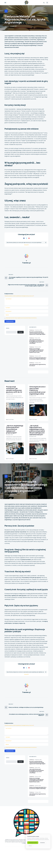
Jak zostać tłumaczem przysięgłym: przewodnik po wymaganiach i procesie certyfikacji (36, 341)
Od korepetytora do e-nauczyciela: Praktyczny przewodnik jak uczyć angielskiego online (37, 390)
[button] (5, 2)
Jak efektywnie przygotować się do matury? (37, 365)
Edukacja (10, 11)
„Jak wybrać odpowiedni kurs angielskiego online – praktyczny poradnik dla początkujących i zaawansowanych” (37, 430)
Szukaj (7, 328)
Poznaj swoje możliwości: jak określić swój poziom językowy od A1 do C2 (14, 389)
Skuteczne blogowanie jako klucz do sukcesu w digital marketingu (37, 358)
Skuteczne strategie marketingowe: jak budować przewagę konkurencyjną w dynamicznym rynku (36, 350)
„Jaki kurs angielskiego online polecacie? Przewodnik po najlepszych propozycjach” (14, 429)
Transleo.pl (26, 263)
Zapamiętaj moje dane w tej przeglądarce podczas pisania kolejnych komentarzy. (21, 317)
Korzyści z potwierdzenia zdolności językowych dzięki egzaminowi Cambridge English (37, 333)
